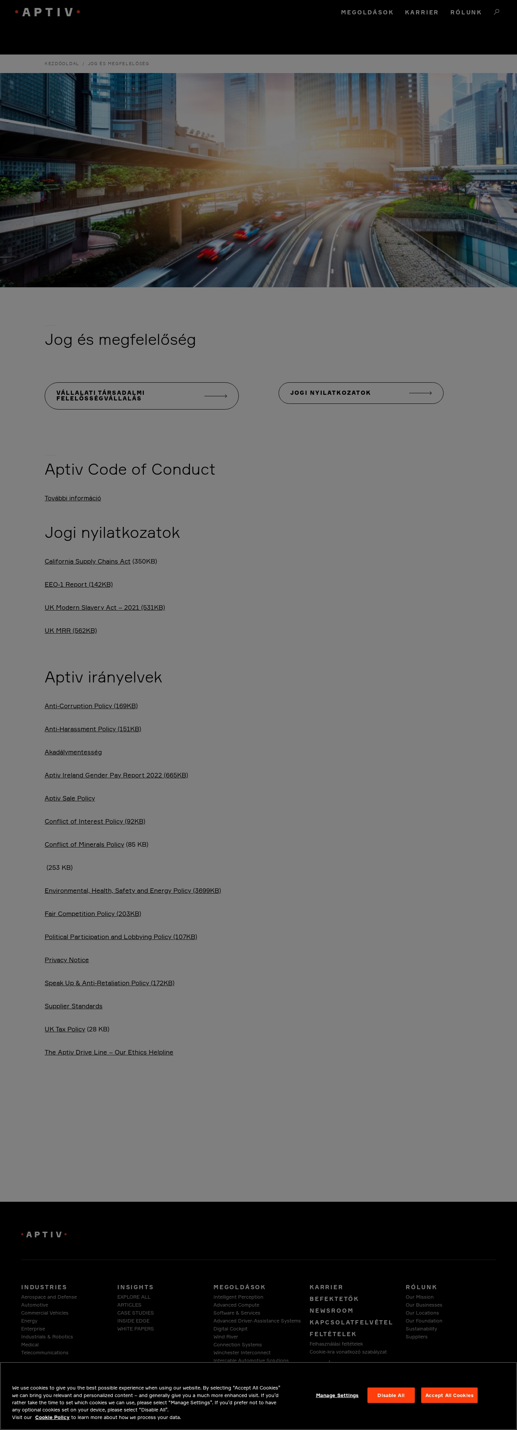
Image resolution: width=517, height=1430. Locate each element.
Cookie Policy (52, 1417)
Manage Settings (337, 1395)
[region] (258, 1396)
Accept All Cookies (449, 1395)
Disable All (390, 1395)
